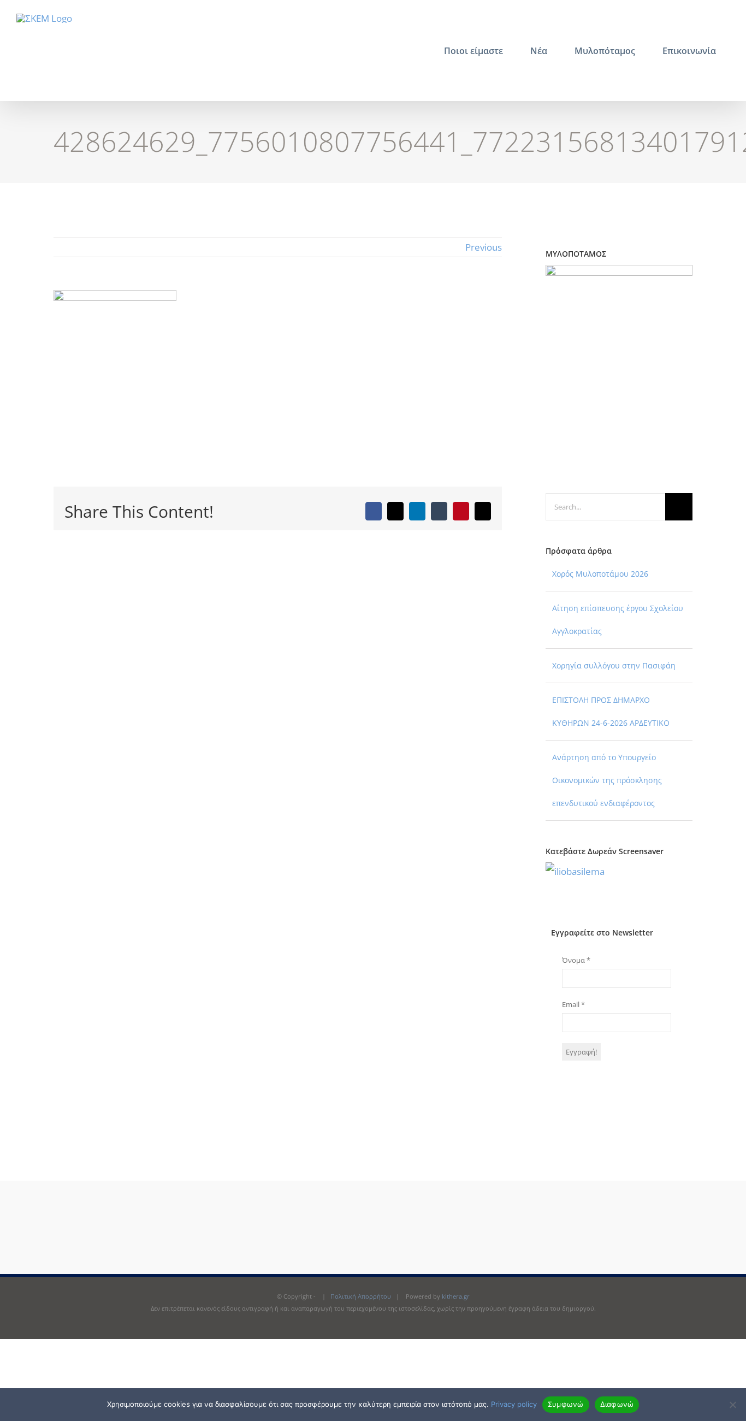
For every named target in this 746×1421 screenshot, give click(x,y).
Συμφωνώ (566, 1404)
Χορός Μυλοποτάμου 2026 (600, 574)
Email (573, 1004)
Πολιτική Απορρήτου (360, 1296)
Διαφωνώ (617, 1404)
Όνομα (576, 960)
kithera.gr (456, 1296)
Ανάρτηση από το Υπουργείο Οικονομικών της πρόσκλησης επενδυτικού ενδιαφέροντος (607, 780)
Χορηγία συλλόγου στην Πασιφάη (614, 665)
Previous (483, 247)
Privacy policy (514, 1404)
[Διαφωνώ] (732, 1404)
